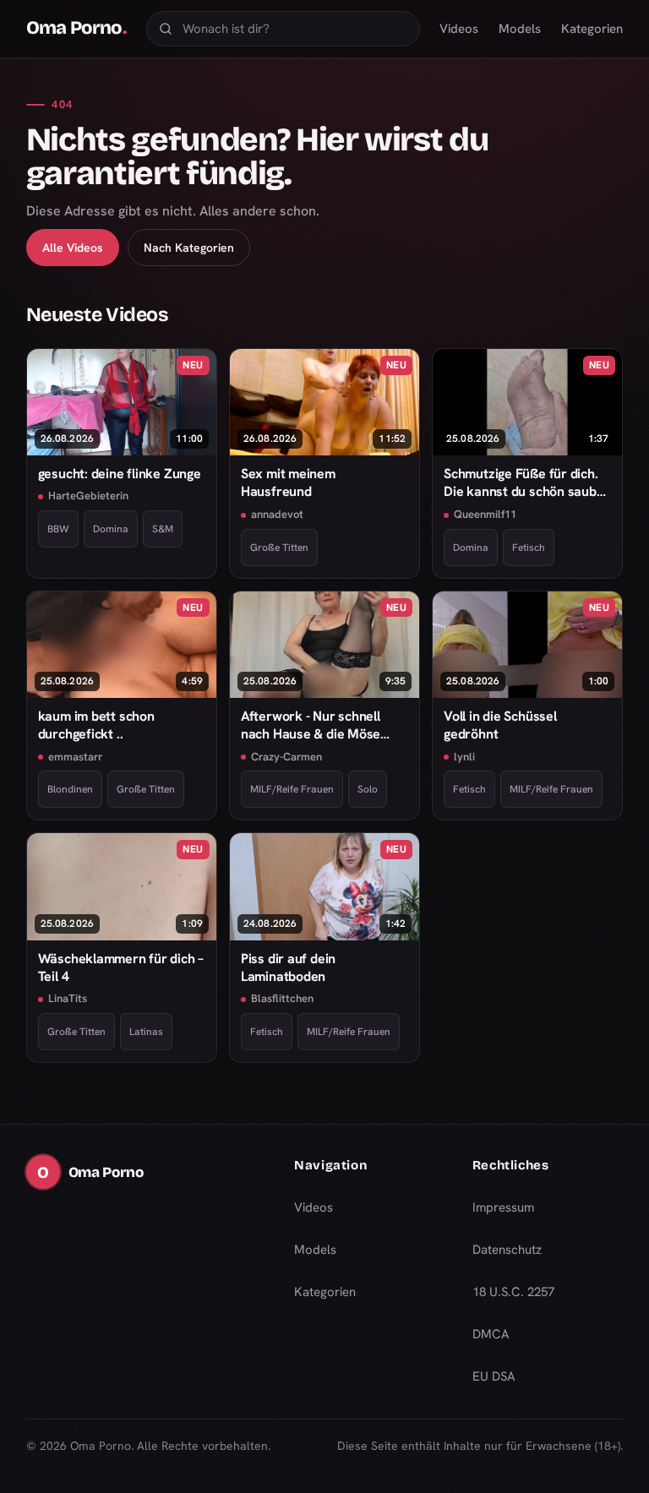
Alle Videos (72, 247)
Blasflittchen (282, 998)
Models (520, 28)
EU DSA (493, 1376)
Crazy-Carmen (286, 756)
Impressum (503, 1207)
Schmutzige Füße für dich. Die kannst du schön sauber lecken (526, 483)
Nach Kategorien (189, 247)
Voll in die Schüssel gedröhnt (500, 725)
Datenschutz (507, 1249)
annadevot (277, 514)
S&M (162, 529)
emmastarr (75, 756)
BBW (58, 529)
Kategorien (592, 28)
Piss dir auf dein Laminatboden (288, 967)
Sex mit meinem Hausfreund (288, 482)
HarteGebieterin (88, 495)
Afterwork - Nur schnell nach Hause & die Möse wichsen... (310, 725)
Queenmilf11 (485, 514)
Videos (458, 28)
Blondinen (70, 789)
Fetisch (528, 547)
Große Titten (279, 547)
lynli (464, 756)
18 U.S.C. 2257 (513, 1291)
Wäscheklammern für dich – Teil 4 (121, 967)
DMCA (491, 1334)
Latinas (146, 1031)
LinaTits (67, 998)
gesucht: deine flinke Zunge (119, 473)
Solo (367, 789)
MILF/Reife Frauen (292, 789)
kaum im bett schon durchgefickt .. (96, 725)
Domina (110, 529)
